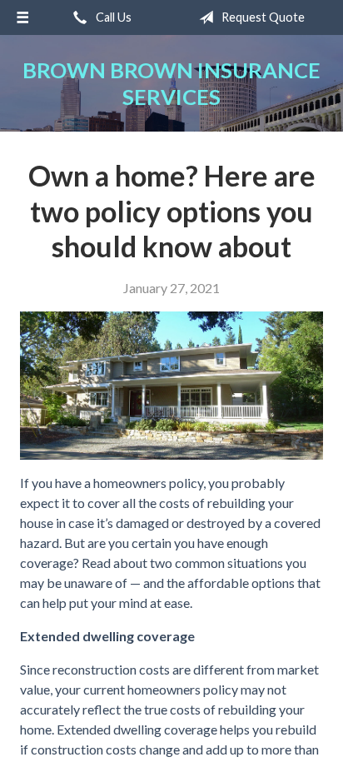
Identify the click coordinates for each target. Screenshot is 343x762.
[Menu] (22, 17)
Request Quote (262, 17)
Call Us (112, 17)
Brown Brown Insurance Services (171, 83)
